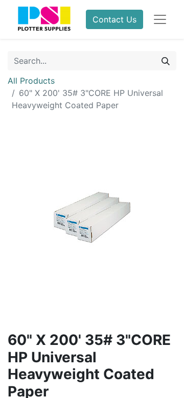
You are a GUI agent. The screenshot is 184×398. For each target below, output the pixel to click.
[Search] (165, 60)
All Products (31, 81)
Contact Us (114, 19)
